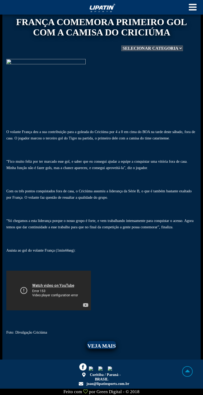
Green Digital (109, 391)
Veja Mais (101, 346)
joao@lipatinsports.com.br (107, 384)
